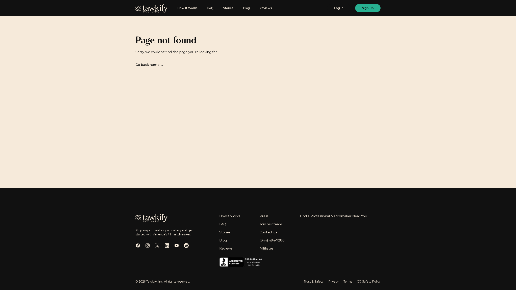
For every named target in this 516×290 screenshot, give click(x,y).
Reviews (265, 8)
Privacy (333, 281)
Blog (246, 8)
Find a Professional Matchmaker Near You (333, 216)
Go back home (149, 65)
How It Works (187, 8)
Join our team (271, 224)
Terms (347, 281)
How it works (229, 216)
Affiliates (266, 248)
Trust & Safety (314, 281)
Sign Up (368, 8)
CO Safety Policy (369, 281)
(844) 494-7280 (272, 240)
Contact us (268, 232)
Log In (338, 8)
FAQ (210, 8)
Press (264, 216)
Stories (228, 8)
